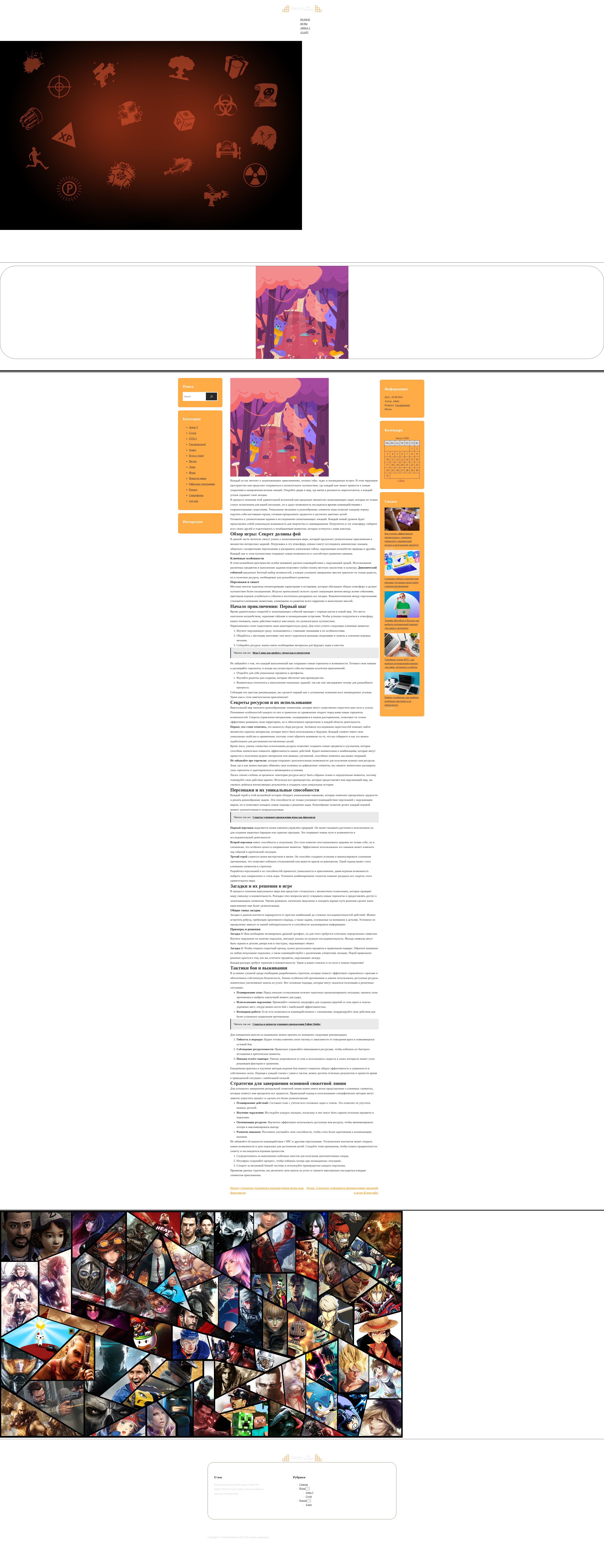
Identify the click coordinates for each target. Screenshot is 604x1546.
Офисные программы (202, 484)
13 (402, 459)
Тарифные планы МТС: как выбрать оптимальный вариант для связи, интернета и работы (401, 663)
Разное (193, 489)
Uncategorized (197, 444)
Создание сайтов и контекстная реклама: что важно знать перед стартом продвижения (402, 582)
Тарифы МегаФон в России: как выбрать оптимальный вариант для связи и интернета (402, 624)
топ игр (193, 501)
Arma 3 (193, 427)
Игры (192, 472)
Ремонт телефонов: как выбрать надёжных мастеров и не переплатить (402, 701)
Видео (193, 461)
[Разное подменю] (309, 1500)
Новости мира (197, 478)
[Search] (211, 396)
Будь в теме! (196, 455)
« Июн (400, 480)
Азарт (192, 450)
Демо (192, 467)
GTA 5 (193, 438)
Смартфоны (196, 495)
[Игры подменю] (307, 1488)
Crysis (192, 432)
